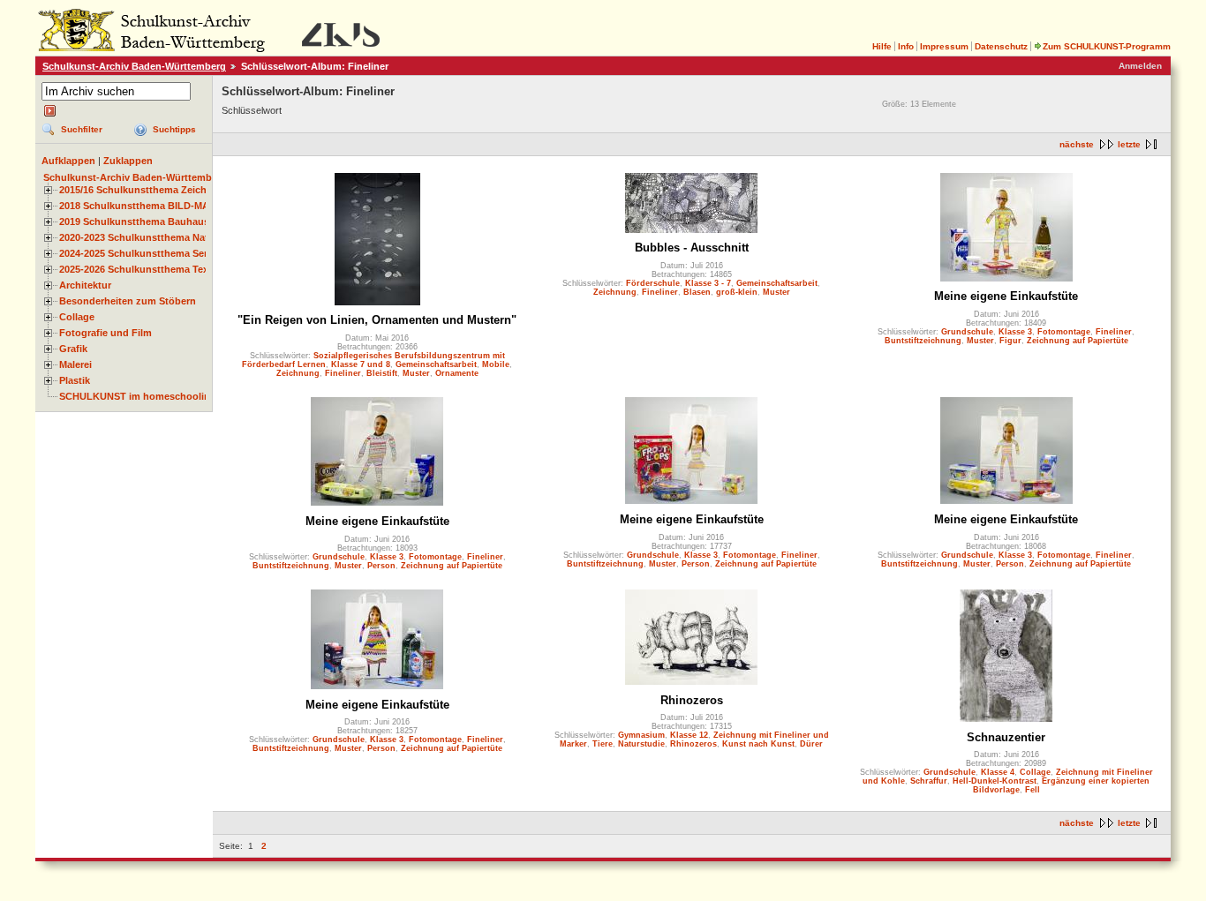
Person (381, 565)
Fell (1032, 789)
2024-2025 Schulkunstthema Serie (137, 253)
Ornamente (457, 373)
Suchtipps (174, 129)
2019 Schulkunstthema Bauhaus (134, 221)
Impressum (944, 46)
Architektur (85, 285)
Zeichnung (298, 373)
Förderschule (653, 283)
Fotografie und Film (105, 332)
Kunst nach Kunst (758, 744)
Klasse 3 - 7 (708, 283)
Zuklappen (128, 160)
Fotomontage (1063, 331)
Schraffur (928, 781)
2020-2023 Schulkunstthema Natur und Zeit (159, 237)
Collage (76, 317)
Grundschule (967, 331)
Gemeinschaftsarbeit (436, 364)
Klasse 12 (689, 735)
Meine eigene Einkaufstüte (1006, 296)
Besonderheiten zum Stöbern (127, 301)
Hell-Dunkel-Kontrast (994, 781)
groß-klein (737, 292)
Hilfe (882, 46)
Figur (1010, 340)
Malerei (75, 364)
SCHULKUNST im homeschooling (137, 396)
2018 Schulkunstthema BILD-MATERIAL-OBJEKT (173, 205)
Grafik (73, 348)
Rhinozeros (691, 700)
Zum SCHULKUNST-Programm (1107, 46)
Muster (416, 373)
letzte (1129, 144)
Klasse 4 (997, 772)
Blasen (697, 292)
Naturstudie (641, 744)
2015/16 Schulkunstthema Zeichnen (141, 189)
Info (906, 46)
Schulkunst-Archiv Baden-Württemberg (134, 66)
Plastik (74, 380)
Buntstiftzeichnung (923, 340)
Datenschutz (1001, 46)
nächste (1076, 144)
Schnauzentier (1006, 737)
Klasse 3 (1015, 331)
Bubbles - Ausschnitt (692, 247)
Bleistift (381, 373)
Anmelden (1140, 66)
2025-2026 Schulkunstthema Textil (138, 269)
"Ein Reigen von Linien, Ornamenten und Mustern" (376, 320)
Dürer (811, 744)
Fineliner (343, 373)
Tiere (602, 744)
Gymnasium (641, 735)
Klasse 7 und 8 (360, 364)
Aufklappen (68, 160)
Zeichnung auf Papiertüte (1077, 340)
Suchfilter (81, 129)
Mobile (495, 364)
